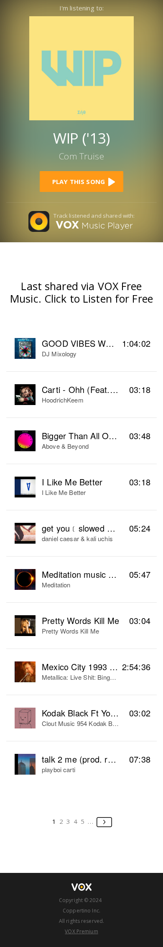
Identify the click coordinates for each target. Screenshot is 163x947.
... (91, 821)
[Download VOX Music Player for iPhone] (81, 67)
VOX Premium (81, 931)
